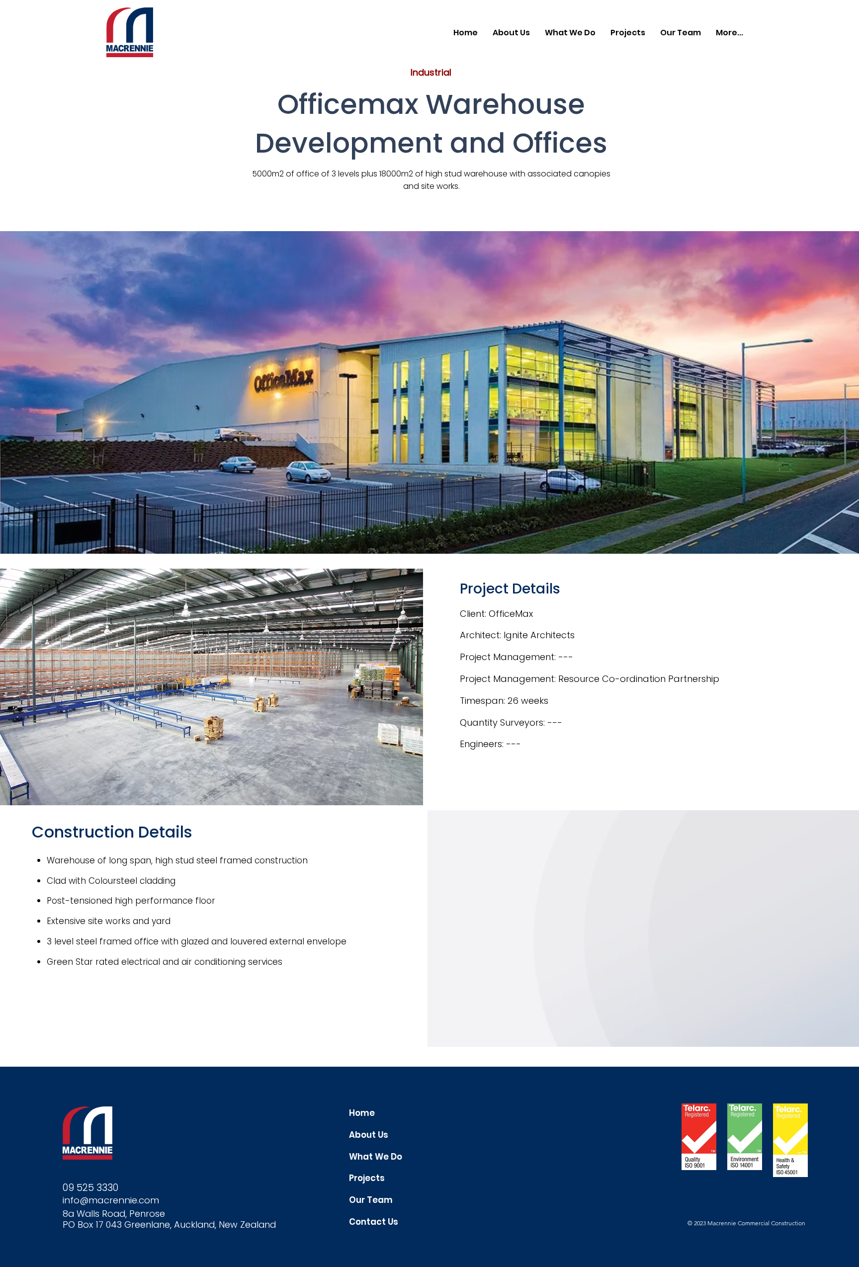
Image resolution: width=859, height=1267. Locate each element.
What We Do (375, 1157)
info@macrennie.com (111, 1200)
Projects (367, 1178)
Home (362, 1113)
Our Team (371, 1200)
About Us (368, 1135)
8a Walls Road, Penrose (114, 1213)
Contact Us (373, 1222)
